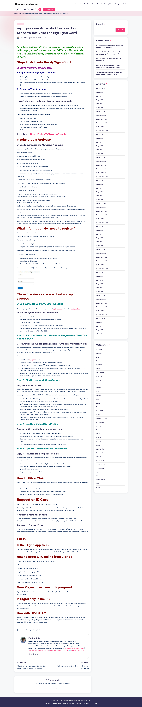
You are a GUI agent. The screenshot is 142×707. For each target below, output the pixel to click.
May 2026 (99, 100)
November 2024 (101, 169)
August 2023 (100, 226)
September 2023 (102, 222)
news (98, 414)
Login (98, 399)
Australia (99, 353)
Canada (99, 365)
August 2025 (100, 134)
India (98, 384)
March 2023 (100, 245)
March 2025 (100, 153)
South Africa (100, 464)
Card (98, 368)
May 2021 (99, 330)
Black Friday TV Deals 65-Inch (48, 134)
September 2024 (102, 176)
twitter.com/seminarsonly (59, 650)
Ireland (98, 388)
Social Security (101, 460)
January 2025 (101, 161)
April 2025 (99, 150)
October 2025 (101, 127)
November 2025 (101, 123)
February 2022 (101, 295)
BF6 (97, 357)
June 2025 (99, 142)
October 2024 (101, 173)
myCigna (32, 360)
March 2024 (100, 199)
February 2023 (101, 249)
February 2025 (101, 157)
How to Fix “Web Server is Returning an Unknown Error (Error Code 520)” (109, 53)
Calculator (99, 361)
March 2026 (100, 107)
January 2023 (101, 253)
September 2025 (102, 130)
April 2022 (99, 288)
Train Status (100, 468)
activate (21, 13)
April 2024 (99, 196)
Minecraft (99, 411)
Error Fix (99, 376)
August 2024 (100, 180)
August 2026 (100, 88)
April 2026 (99, 104)
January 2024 (101, 207)
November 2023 (101, 215)
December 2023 (101, 211)
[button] (49, 9)
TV (97, 472)
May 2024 (99, 192)
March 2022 (100, 291)
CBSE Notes (100, 372)
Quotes (98, 430)
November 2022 (101, 261)
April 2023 (99, 242)
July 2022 (99, 276)
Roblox (98, 441)
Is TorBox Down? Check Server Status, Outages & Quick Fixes (109, 46)
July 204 (99, 334)
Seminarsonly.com (26, 4)
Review (98, 437)
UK (97, 476)
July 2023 (99, 230)
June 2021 (99, 326)
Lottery (98, 403)
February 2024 (101, 203)
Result (98, 434)
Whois (98, 487)
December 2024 (101, 165)
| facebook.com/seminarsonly (38, 650)
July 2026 (99, 92)
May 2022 (99, 284)
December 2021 (101, 303)
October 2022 (101, 265)
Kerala (98, 395)
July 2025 (99, 138)
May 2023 (99, 238)
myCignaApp (75, 309)
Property (99, 426)
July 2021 (99, 322)
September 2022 (102, 268)
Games (98, 380)
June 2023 (99, 234)
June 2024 (99, 188)
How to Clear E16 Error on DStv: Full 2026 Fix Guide (108, 60)
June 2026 (99, 96)
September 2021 (101, 314)
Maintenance (100, 407)
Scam (98, 445)
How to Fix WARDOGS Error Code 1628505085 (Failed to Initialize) (108, 66)
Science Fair (100, 453)
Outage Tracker (101, 418)
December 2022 (101, 257)
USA (97, 483)
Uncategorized (101, 480)
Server (98, 457)
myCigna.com (57, 309)
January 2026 (101, 115)
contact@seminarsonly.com (74, 648)
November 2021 (101, 307)
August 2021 (100, 318)
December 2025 (101, 119)
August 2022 (100, 272)
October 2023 (101, 219)
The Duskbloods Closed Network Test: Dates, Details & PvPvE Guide (109, 73)
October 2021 (101, 311)
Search (99, 24)
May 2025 (99, 146)
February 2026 (101, 111)
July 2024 (99, 184)
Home (16, 13)
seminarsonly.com (77, 650)
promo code (100, 422)
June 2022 (99, 280)
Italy (97, 391)
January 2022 (101, 299)
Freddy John (34, 638)
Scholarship (100, 449)
